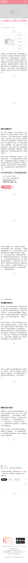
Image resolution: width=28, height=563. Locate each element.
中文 (10, 479)
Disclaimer (10, 553)
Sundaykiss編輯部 (5, 27)
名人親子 (17, 479)
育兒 (2, 24)
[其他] (26, 24)
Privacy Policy (17, 553)
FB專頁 (22, 471)
